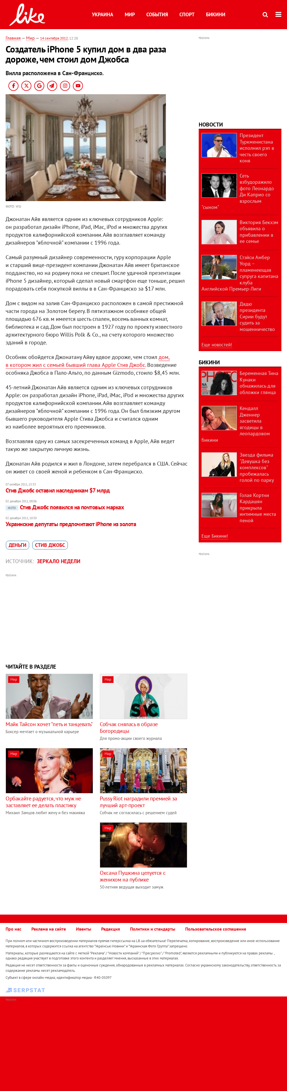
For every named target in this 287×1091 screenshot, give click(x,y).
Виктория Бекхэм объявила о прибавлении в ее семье (259, 232)
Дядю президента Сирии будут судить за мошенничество (257, 316)
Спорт (187, 14)
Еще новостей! (217, 345)
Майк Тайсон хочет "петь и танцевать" (49, 724)
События (157, 14)
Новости (211, 124)
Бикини (215, 14)
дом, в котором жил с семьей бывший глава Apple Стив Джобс (88, 361)
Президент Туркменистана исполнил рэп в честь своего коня (257, 148)
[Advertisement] (97, 618)
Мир (130, 14)
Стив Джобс (50, 545)
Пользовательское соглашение (215, 929)
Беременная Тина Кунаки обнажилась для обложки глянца (259, 382)
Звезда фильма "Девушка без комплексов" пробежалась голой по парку (257, 467)
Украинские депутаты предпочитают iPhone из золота (71, 524)
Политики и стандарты (152, 929)
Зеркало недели (58, 561)
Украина (102, 14)
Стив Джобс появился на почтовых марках (66, 507)
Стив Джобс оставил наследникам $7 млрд (58, 490)
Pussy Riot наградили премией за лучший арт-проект (138, 802)
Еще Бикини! (215, 536)
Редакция (110, 929)
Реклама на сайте (48, 929)
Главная (13, 38)
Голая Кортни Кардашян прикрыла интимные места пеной (258, 508)
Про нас (13, 929)
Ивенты (83, 929)
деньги (17, 545)
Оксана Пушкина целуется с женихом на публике (132, 876)
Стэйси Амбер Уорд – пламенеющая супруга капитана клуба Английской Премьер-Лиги (240, 273)
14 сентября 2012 (54, 38)
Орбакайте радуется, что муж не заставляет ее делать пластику (43, 802)
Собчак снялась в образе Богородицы (129, 728)
